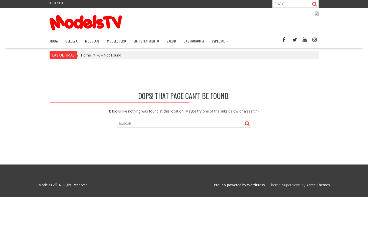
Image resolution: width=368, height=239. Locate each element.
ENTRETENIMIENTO (146, 41)
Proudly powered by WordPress (239, 184)
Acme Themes (318, 184)
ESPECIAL (218, 41)
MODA (54, 41)
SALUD (171, 41)
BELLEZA (71, 41)
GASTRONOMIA (193, 41)
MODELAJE (92, 41)
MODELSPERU (116, 41)
